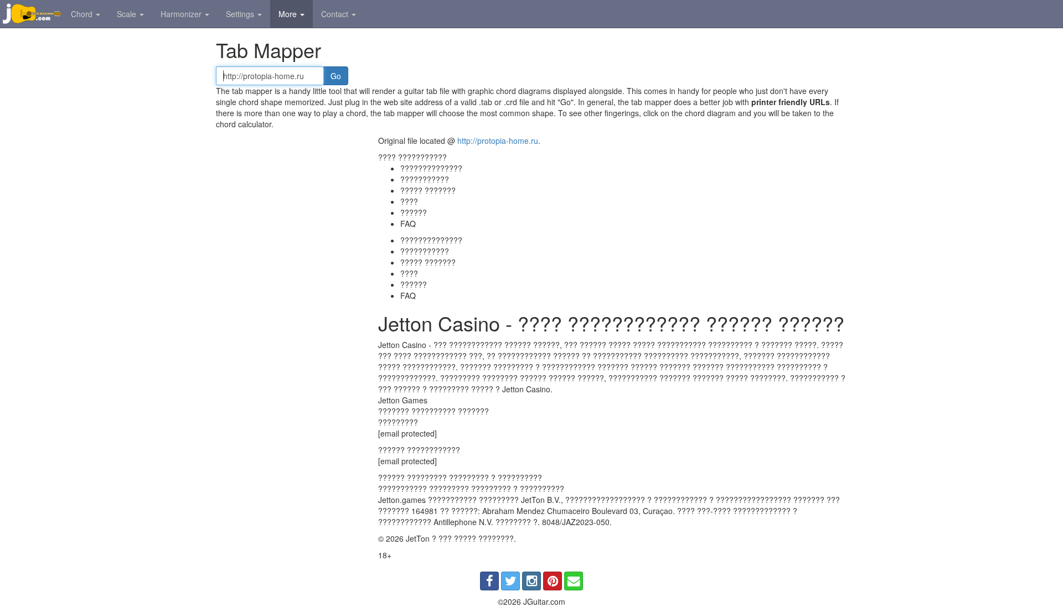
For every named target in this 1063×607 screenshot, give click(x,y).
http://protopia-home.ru (497, 140)
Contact (335, 13)
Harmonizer (182, 13)
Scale (127, 13)
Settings (241, 13)
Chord (83, 13)
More (288, 13)
